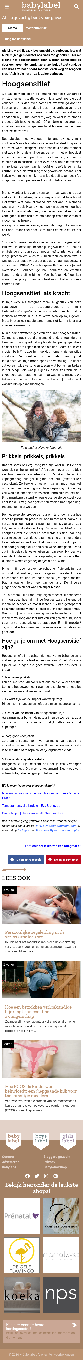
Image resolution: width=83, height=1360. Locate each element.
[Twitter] (37, 1176)
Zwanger (9, 890)
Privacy (49, 1162)
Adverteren (10, 1162)
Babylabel (9, 1167)
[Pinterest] (55, 1176)
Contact (8, 1157)
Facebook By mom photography (57, 830)
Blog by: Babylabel (18, 39)
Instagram (24, 830)
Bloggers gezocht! (57, 1157)
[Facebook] (27, 1176)
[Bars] (6, 6)
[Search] (76, 6)
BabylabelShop (55, 1167)
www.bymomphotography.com (56, 826)
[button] (26, 859)
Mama (12, 28)
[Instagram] (46, 1176)
